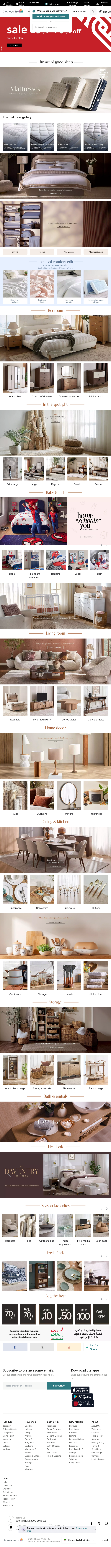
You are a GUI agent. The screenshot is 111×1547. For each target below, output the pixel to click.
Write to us (96, 1429)
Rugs (27, 1466)
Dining (27, 1432)
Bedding (28, 1426)
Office (5, 1442)
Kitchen (28, 1436)
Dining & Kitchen (76, 1439)
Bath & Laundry (31, 1459)
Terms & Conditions (36, 1541)
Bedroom (7, 1426)
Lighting (28, 1429)
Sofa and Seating (10, 1429)
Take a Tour (97, 1436)
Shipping (7, 1489)
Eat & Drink (52, 1452)
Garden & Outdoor (33, 1456)
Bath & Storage (54, 1446)
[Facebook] (91, 1523)
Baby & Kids (74, 1462)
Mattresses (7, 1439)
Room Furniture (54, 1429)
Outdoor (6, 1446)
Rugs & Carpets (54, 1456)
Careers (95, 1432)
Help (5, 1482)
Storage (28, 1462)
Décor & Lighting (54, 1436)
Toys (49, 1449)
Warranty (7, 1502)
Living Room (8, 1432)
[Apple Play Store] (80, 1390)
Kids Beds (51, 1426)
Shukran (95, 1439)
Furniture (73, 1426)
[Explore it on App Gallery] (83, 1403)
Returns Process (10, 1495)
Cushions (29, 1446)
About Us (96, 1426)
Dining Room (8, 1436)
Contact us (7, 1485)
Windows (29, 1469)
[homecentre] (14, 11)
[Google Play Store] (82, 1396)
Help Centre (8, 1505)
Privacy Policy (98, 1442)
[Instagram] (106, 1523)
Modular (6, 1449)
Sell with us (8, 1492)
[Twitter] (99, 1523)
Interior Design (98, 1459)
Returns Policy (9, 1499)
